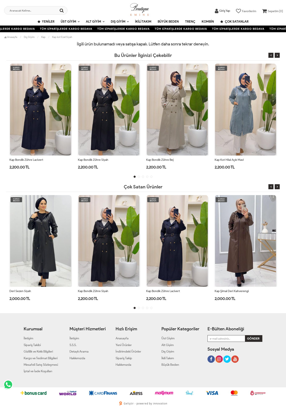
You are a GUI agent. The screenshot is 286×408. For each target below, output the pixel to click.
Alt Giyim (93, 21)
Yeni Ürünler (124, 345)
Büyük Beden (168, 21)
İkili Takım (143, 21)
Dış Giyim (118, 21)
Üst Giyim (68, 21)
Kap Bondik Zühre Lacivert (26, 160)
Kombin (208, 21)
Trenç (190, 21)
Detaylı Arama (79, 351)
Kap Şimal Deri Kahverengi (232, 291)
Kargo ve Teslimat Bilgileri (41, 358)
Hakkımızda (77, 358)
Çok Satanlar (236, 21)
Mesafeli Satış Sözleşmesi (41, 365)
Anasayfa (11, 37)
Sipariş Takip (124, 358)
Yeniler (47, 21)
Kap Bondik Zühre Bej (160, 160)
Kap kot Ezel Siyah (62, 37)
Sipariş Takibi (32, 345)
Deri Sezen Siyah (20, 291)
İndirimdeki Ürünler (128, 351)
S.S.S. (73, 345)
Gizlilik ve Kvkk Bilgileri (38, 351)
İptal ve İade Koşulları (38, 371)
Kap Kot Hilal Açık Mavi (229, 160)
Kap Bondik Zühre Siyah (93, 160)
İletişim (28, 338)
